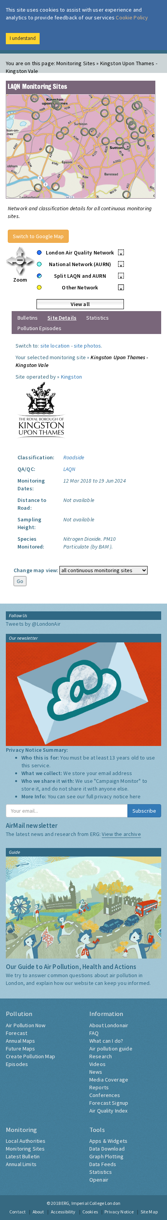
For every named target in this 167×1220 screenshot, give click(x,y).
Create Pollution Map (30, 1056)
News (96, 1071)
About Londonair (108, 1025)
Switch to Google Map (38, 236)
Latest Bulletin (23, 1156)
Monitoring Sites (25, 1148)
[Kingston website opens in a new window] (41, 409)
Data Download (107, 1148)
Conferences (104, 1095)
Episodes (17, 1064)
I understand (23, 38)
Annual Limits (21, 1164)
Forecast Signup (108, 1102)
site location (55, 345)
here (135, 796)
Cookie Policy (132, 17)
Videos (97, 1064)
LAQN (69, 469)
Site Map (149, 1212)
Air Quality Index (108, 1110)
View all (80, 304)
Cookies (90, 1212)
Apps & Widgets (108, 1140)
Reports (99, 1087)
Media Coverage (108, 1079)
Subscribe (144, 810)
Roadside (73, 457)
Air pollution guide (110, 1048)
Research (100, 1056)
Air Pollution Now (25, 1025)
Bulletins (27, 317)
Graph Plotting (106, 1156)
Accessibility (63, 1212)
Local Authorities (25, 1140)
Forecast (16, 1033)
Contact (17, 1212)
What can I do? (106, 1040)
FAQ (94, 1033)
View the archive (121, 834)
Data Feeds (102, 1164)
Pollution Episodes (39, 328)
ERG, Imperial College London (90, 1203)
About (38, 1212)
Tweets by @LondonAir (33, 623)
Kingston (71, 376)
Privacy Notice (119, 1212)
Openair (98, 1179)
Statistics (97, 317)
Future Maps (20, 1048)
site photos (87, 345)
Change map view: (36, 570)
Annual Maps (20, 1040)
